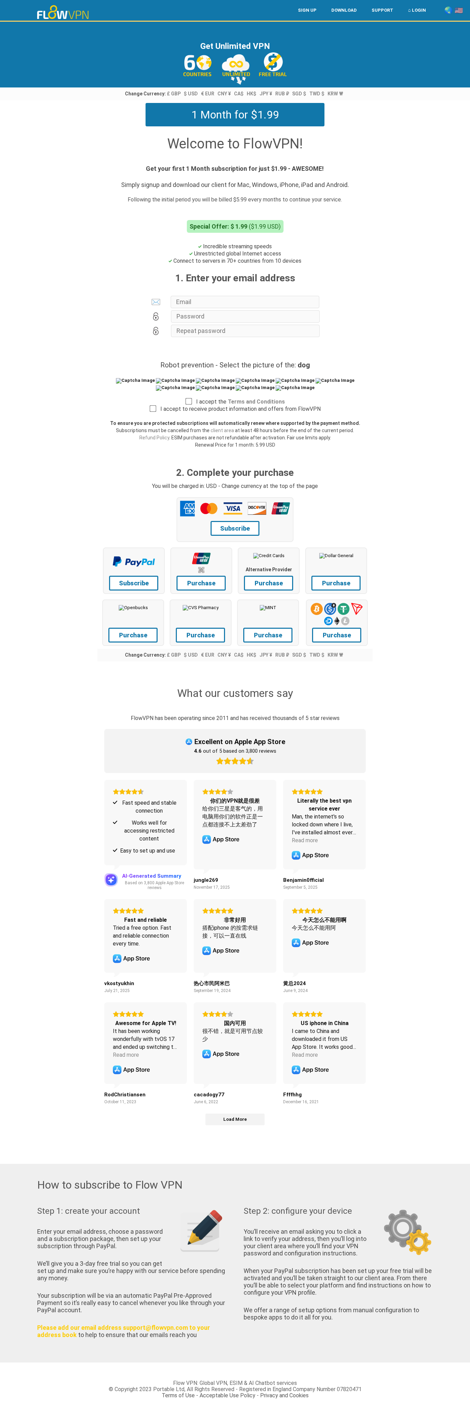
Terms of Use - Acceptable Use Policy (208, 1395)
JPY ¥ (265, 93)
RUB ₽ (282, 93)
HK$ (251, 93)
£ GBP (174, 93)
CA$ (239, 93)
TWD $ (316, 93)
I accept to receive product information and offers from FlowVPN (238, 409)
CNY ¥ (224, 93)
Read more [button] (305, 840)
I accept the (238, 401)
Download (344, 10)
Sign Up (307, 10)
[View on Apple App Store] (220, 839)
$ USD (191, 93)
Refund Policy (154, 437)
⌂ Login (417, 10)
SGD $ (299, 93)
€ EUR (207, 93)
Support (382, 10)
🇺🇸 (459, 10)
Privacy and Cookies (284, 1395)
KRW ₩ (335, 93)
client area (222, 430)
